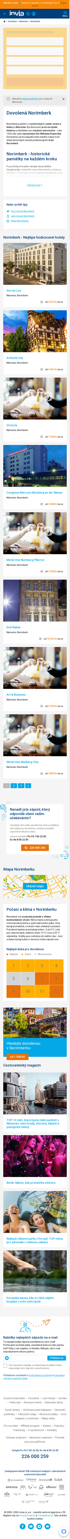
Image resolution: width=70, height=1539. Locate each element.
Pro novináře (11, 1425)
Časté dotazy (13, 1409)
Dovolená (12, 21)
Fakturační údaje (27, 1414)
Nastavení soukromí (41, 1437)
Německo (23, 21)
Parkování (15, 1402)
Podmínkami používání (40, 1375)
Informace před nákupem (37, 1409)
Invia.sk (23, 1515)
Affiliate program (30, 1425)
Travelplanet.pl (45, 1515)
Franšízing (19, 1430)
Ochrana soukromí (16, 1437)
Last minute (49, 1398)
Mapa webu (48, 1418)
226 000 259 (35, 1456)
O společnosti (36, 1430)
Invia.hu (31, 1515)
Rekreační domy (54, 1402)
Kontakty (52, 1430)
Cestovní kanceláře (14, 1398)
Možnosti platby (48, 1414)
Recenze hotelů (33, 1402)
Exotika (62, 1398)
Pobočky (59, 1425)
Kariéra (47, 1425)
